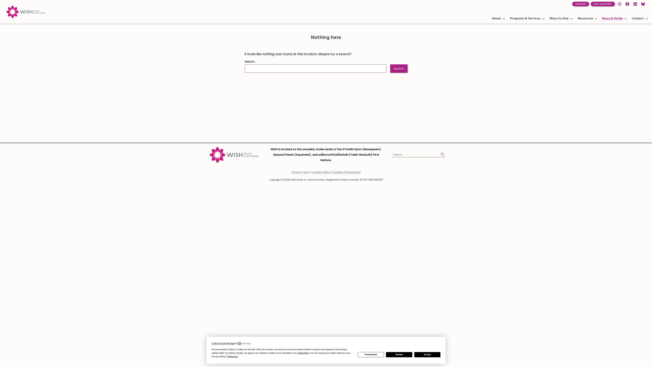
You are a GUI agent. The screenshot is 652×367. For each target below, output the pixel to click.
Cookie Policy (321, 172)
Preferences (371, 354)
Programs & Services (525, 18)
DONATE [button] (580, 4)
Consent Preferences (346, 172)
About (496, 18)
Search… (250, 61)
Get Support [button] (603, 4)
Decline (399, 354)
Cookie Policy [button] (303, 353)
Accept (427, 354)
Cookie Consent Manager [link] (223, 343)
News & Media (612, 18)
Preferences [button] (232, 356)
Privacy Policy (301, 172)
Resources (585, 18)
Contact (638, 18)
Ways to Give (559, 18)
